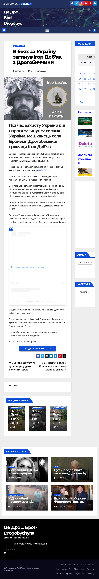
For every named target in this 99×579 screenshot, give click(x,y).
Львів (76, 565)
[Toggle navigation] (47, 30)
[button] (90, 30)
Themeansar (8, 570)
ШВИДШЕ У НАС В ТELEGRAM (37, 349)
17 (80, 84)
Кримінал (69, 574)
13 (94, 79)
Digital (78, 574)
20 (94, 84)
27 (94, 89)
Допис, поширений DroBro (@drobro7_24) (35, 301)
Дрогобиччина (19, 46)
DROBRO (43, 170)
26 (89, 89)
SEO (84, 574)
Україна (12, 466)
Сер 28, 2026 (61, 506)
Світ (70, 569)
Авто (56, 574)
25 (85, 89)
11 (85, 79)
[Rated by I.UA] (6, 553)
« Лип (80, 102)
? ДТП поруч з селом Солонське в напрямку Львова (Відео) (52, 366)
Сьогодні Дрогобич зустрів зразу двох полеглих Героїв (22, 366)
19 (89, 84)
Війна (76, 569)
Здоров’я (90, 569)
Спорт (82, 569)
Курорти (91, 565)
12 (89, 79)
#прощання (44, 71)
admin (15, 385)
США (56, 466)
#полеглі (34, 71)
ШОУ (62, 574)
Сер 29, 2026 (16, 478)
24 (80, 89)
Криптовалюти (61, 569)
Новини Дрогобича (16, 495)
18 (85, 84)
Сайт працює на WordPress (15, 568)
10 (80, 79)
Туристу (91, 574)
